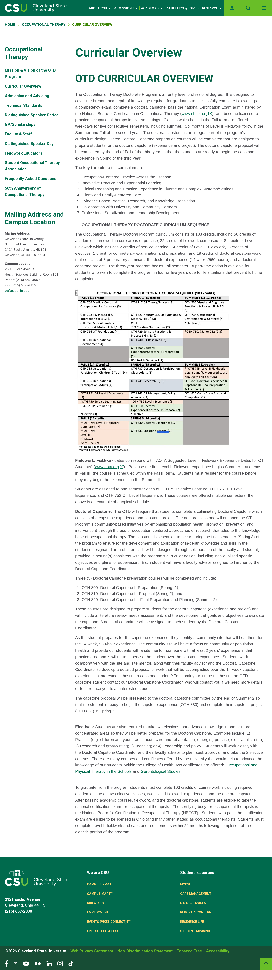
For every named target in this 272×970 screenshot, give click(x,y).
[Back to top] (266, 964)
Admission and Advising (27, 95)
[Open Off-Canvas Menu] (264, 8)
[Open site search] (248, 8)
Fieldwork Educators (23, 153)
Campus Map (98, 894)
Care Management (195, 894)
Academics (150, 8)
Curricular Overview (23, 86)
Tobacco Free (190, 951)
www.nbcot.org (195, 113)
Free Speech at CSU (103, 931)
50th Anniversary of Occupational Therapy (24, 191)
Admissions (124, 8)
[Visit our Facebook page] (6, 963)
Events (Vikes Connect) (107, 922)
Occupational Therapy (44, 25)
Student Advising (195, 931)
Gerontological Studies (160, 771)
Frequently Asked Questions (30, 178)
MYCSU (185, 884)
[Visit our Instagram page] (60, 963)
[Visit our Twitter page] (16, 963)
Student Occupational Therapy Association (32, 165)
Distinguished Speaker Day (29, 143)
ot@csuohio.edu (17, 291)
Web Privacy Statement (92, 951)
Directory (96, 903)
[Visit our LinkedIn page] (49, 963)
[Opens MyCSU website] (232, 8)
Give (193, 8)
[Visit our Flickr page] (38, 963)
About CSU (98, 8)
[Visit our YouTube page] (26, 963)
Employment (98, 912)
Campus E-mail (99, 884)
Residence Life (192, 922)
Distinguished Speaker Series (32, 115)
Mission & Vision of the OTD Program (30, 73)
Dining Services (193, 903)
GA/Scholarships (20, 124)
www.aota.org (107, 467)
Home (10, 25)
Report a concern (195, 912)
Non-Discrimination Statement (145, 951)
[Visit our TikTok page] (70, 963)
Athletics (175, 8)
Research (210, 8)
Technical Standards (23, 105)
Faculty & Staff (18, 134)
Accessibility (217, 951)
